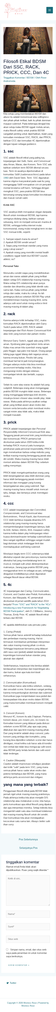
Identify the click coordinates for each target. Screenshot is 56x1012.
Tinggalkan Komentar (14, 77)
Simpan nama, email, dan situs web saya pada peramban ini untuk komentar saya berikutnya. (26, 953)
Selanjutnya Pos (28, 848)
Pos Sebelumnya (28, 839)
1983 (5, 178)
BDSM (30, 77)
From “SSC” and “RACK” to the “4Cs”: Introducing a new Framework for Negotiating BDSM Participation (27, 607)
